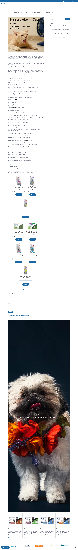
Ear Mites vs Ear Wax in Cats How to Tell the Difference (59, 33)
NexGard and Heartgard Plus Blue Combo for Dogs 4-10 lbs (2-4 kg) (62, 532)
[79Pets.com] (3, 3)
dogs (28, 57)
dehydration (18, 137)
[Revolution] (52, 547)
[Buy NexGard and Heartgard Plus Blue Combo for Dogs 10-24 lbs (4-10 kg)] (47, 520)
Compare (10, 528)
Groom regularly (11, 159)
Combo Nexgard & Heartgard (12, 534)
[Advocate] (39, 547)
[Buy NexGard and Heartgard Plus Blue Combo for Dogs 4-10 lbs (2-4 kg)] (63, 520)
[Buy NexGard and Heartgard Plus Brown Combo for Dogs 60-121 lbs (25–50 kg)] (15, 520)
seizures (18, 142)
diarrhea (14, 107)
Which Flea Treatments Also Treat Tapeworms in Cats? (59, 37)
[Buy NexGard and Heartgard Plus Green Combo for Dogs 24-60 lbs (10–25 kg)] (31, 520)
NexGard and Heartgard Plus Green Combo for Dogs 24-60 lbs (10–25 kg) (30, 532)
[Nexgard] (13, 548)
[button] (67, 1)
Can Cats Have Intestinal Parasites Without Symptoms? (59, 25)
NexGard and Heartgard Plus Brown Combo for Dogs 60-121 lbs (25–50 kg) (14, 532)
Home (8, 9)
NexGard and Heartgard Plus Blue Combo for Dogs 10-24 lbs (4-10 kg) (46, 532)
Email (8, 299)
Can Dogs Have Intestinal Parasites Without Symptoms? (59, 29)
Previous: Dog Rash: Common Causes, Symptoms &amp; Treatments (19, 315)
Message (9, 303)
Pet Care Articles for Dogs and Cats (16, 9)
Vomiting (10, 107)
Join (67, 19)
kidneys (26, 140)
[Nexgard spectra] (26, 547)
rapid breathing (15, 99)
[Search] (63, 1)
